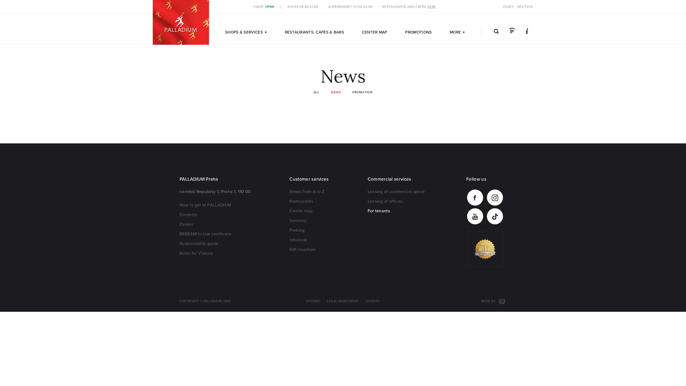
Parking (296, 230)
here (431, 7)
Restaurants (301, 201)
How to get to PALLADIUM (205, 205)
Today (263, 7)
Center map (374, 32)
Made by (489, 301)
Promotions (418, 32)
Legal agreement (343, 301)
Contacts (188, 214)
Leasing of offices (385, 201)
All (316, 92)
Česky (508, 7)
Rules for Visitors (196, 253)
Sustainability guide (199, 243)
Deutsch (525, 7)
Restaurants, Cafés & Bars (314, 32)
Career (186, 224)
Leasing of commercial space (396, 191)
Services (297, 220)
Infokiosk (298, 240)
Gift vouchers (302, 249)
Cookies (372, 301)
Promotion (362, 92)
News (336, 92)
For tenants (379, 211)
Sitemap (313, 301)
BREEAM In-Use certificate (206, 234)
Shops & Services (244, 32)
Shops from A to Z (306, 191)
